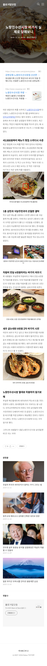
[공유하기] (10, 446)
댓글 (5, 595)
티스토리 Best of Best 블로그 (15, 608)
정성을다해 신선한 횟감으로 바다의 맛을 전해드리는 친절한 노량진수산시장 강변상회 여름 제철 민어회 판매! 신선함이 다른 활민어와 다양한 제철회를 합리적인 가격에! (23, 79)
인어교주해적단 (9, 116)
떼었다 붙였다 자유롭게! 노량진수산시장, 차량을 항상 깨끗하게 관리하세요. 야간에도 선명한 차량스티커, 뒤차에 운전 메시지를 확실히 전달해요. (16, 97)
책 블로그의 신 (23, 650)
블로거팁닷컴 (9, 4)
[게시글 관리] (13, 446)
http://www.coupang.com (15, 89)
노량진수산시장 (33, 109)
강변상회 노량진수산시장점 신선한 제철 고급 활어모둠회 (22, 75)
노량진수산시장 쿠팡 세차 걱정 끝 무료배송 (16, 92)
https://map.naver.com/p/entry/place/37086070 (21, 71)
